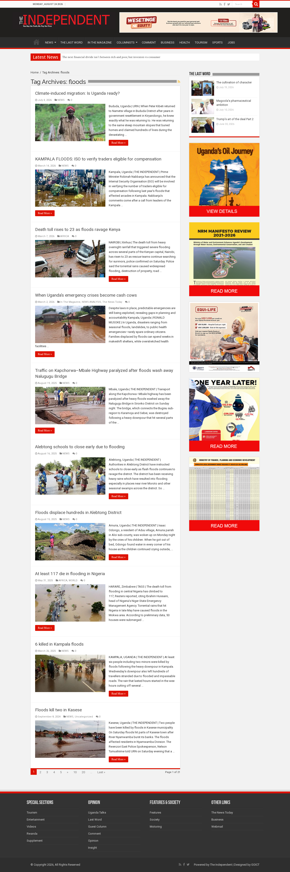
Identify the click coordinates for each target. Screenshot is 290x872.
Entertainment (36, 819)
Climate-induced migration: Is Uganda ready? (77, 93)
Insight (92, 847)
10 (75, 772)
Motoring (156, 826)
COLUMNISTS (126, 42)
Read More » (118, 142)
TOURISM (201, 42)
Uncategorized (84, 716)
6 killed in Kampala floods (59, 644)
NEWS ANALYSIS (91, 301)
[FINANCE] (224, 494)
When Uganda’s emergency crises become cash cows (86, 295)
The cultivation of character (234, 82)
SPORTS (217, 42)
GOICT (255, 864)
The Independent (221, 864)
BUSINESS (167, 42)
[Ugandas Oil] (224, 179)
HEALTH (184, 42)
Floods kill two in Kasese (58, 709)
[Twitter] (229, 4)
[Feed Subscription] (179, 81)
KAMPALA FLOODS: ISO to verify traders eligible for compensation (98, 159)
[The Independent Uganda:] (64, 20)
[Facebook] (224, 4)
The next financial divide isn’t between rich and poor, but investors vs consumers (111, 57)
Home (35, 72)
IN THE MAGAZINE (100, 42)
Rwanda (32, 833)
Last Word (95, 819)
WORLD (73, 580)
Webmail (217, 826)
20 (83, 772)
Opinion (93, 840)
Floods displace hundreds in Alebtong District (78, 512)
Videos (31, 826)
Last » (101, 772)
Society (155, 819)
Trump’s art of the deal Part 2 (235, 119)
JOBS (231, 42)
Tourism (32, 812)
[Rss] (220, 4)
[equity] (224, 336)
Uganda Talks (97, 812)
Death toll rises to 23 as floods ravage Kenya (77, 229)
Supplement (35, 840)
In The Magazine (70, 301)
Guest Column (97, 826)
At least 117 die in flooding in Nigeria (70, 573)
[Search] (256, 4)
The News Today (112, 301)
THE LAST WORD (71, 42)
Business (217, 819)
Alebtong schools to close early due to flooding (80, 446)
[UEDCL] (224, 414)
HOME (36, 42)
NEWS (49, 42)
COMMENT (149, 42)
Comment (94, 833)
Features (155, 812)
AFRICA (64, 236)
